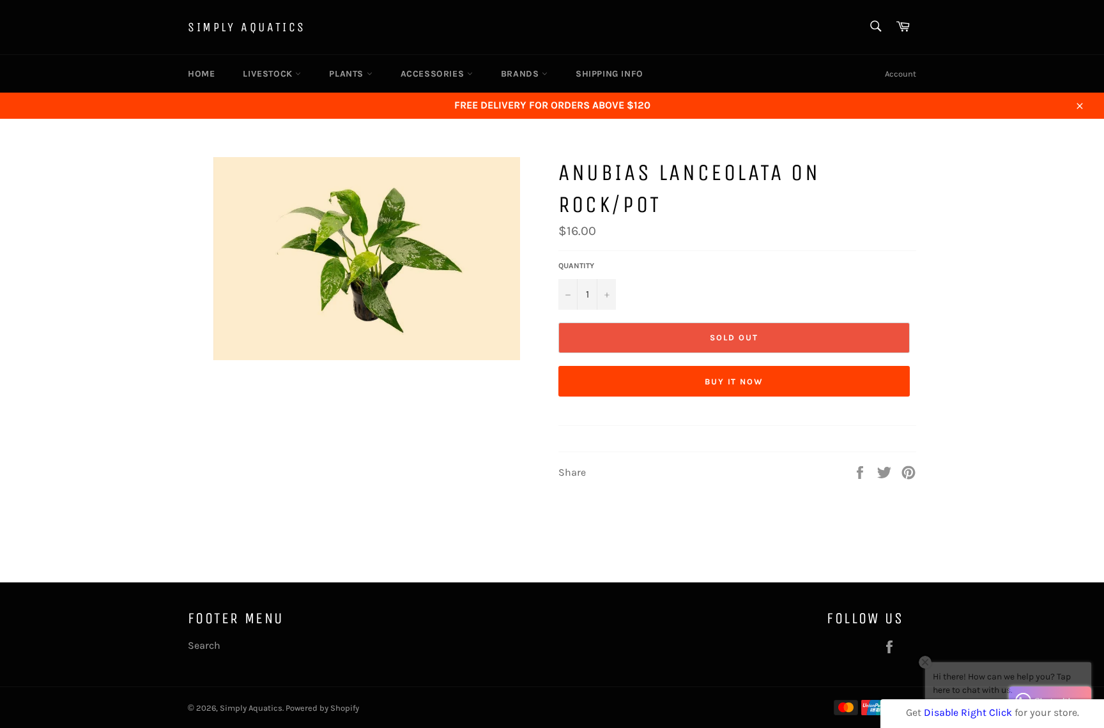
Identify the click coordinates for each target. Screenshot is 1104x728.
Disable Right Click (968, 712)
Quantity (576, 265)
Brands (521, 73)
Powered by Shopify (322, 708)
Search (204, 645)
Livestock (269, 73)
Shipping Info (609, 73)
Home (201, 73)
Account (900, 74)
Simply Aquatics (247, 27)
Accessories (434, 73)
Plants (347, 73)
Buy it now (734, 381)
